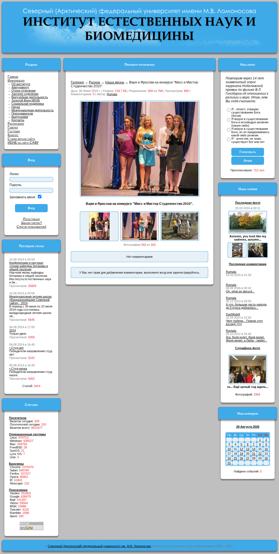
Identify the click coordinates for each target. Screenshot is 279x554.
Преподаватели (22, 113)
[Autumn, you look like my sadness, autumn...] (247, 231)
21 (253, 453)
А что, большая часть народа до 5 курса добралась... (246, 306)
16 (266, 449)
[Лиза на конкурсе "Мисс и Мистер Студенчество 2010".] (99, 239)
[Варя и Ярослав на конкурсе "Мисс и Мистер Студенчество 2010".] (139, 239)
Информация (16, 80)
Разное (94, 82)
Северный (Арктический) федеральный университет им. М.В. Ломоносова (99, 546)
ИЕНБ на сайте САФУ (23, 143)
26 (241, 458)
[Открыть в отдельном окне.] (139, 195)
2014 (12, 330)
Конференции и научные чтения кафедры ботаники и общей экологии (28, 266)
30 (266, 458)
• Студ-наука (18, 368)
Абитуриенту (20, 87)
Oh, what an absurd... (240, 291)
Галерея (13, 127)
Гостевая (14, 131)
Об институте (20, 84)
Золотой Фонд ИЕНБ (25, 100)
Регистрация (31, 219)
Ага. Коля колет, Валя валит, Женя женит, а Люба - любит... (246, 339)
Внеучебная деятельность (29, 97)
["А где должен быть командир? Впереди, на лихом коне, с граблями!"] (180, 239)
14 (253, 449)
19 (241, 453)
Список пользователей (31, 227)
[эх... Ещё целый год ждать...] (247, 382)
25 (235, 458)
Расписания (16, 123)
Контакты (17, 120)
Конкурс (13, 135)
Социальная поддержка (27, 103)
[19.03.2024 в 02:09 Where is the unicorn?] (237, 256)
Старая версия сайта (21, 139)
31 (229, 463)
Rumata (112, 94)
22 (260, 453)
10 (229, 449)
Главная (13, 77)
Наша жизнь (114, 82)
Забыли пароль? (31, 223)
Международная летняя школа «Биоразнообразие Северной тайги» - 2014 (30, 300)
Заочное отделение (24, 93)
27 (247, 458)
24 (229, 458)
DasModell (233, 314)
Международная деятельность (32, 110)
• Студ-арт (16, 347)
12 (241, 449)
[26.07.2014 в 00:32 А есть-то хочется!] (257, 256)
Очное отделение (23, 90)
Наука (15, 107)
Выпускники (19, 116)
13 (247, 449)
